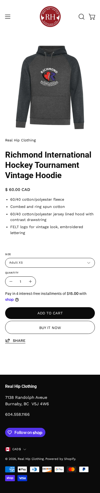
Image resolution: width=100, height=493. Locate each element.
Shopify (69, 459)
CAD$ (16, 449)
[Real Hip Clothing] (50, 17)
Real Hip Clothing (20, 140)
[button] (81, 16)
